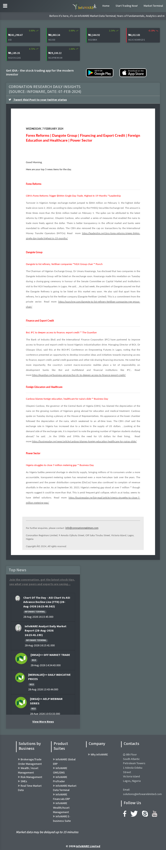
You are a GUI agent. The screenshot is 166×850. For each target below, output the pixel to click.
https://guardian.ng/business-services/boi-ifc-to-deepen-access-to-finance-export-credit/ (79, 375)
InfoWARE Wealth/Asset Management (61, 807)
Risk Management (31, 777)
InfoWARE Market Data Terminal (64, 788)
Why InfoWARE (99, 754)
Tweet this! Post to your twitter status (40, 100)
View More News (43, 722)
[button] (94, 6)
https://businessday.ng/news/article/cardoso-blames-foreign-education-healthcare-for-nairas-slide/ (84, 441)
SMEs (24, 781)
